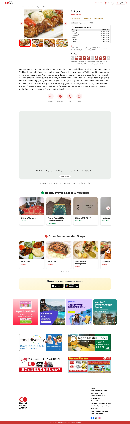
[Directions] (60, 96)
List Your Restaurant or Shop (100, 406)
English (121, 3)
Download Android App (98, 395)
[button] (70, 96)
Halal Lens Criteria (97, 413)
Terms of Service (96, 401)
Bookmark (77, 18)
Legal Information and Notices (101, 403)
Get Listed (98, 3)
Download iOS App (97, 393)
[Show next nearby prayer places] (108, 208)
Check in (88, 18)
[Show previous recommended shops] (22, 251)
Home (93, 388)
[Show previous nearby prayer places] (22, 208)
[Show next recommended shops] (108, 251)
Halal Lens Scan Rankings (99, 411)
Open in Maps (65, 176)
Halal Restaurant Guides (99, 390)
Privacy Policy (95, 398)
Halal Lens (94, 408)
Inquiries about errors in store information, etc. (65, 183)
